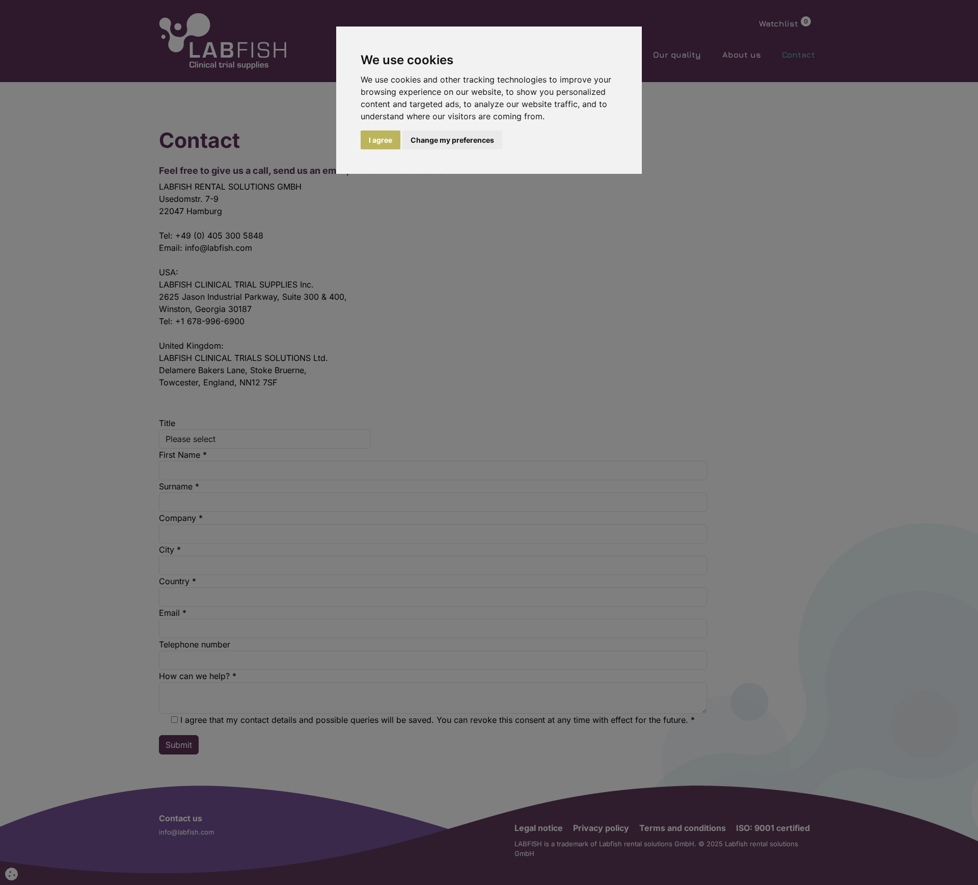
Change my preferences (452, 140)
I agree (380, 140)
